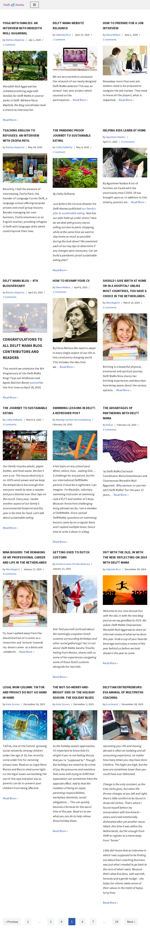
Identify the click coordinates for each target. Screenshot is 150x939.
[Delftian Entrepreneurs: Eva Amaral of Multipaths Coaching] (125, 725)
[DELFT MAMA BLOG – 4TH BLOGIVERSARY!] (25, 318)
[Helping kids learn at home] (125, 162)
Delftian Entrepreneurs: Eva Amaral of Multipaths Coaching (123, 692)
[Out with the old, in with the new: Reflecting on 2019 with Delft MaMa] (125, 590)
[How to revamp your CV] (75, 320)
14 (116, 921)
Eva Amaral (112, 704)
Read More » (10, 120)
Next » (131, 921)
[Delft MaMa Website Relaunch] (75, 58)
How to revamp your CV (71, 281)
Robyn (109, 424)
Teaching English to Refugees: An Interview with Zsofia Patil (21, 135)
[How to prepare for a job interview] (125, 60)
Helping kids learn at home (124, 130)
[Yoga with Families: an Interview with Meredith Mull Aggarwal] (25, 65)
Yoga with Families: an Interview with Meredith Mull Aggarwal (22, 28)
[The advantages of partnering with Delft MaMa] (125, 450)
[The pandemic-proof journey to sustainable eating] (75, 173)
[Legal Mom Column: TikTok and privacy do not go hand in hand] (25, 725)
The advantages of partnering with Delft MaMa (121, 413)
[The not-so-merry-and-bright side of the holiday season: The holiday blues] (75, 725)
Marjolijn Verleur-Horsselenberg (73, 419)
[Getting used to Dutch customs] (75, 594)
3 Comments (110, 39)
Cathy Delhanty (64, 147)
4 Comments (128, 141)
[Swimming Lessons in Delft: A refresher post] (75, 445)
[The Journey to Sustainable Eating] (25, 445)
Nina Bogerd (113, 302)
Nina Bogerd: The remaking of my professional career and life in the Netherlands (25, 557)
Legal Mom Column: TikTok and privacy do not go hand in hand (25, 692)
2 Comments (9, 297)
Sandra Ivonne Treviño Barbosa (73, 564)
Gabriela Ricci (63, 34)
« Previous (11, 921)
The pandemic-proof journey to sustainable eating (72, 135)
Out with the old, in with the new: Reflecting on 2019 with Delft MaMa (125, 557)
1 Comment (9, 44)
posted (34, 382)
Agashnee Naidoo (115, 137)
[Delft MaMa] (14, 5)
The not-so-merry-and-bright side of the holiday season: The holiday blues (74, 692)
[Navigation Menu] (34, 5)
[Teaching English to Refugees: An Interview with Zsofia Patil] (25, 168)
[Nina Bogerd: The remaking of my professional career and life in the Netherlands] (25, 603)
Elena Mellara (113, 34)
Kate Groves (13, 704)
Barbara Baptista (15, 40)
